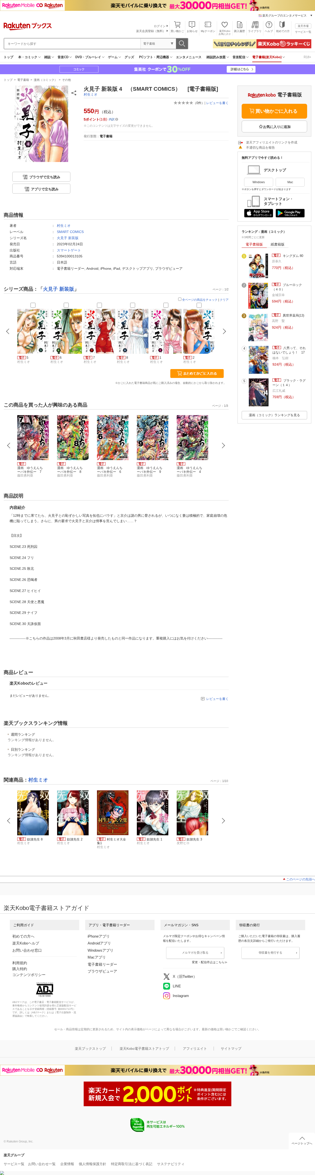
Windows (258, 182)
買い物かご (177, 31)
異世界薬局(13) (293, 315)
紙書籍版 (277, 244)
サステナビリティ (171, 1164)
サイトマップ (231, 1048)
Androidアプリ (99, 943)
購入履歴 (239, 31)
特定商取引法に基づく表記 (131, 1164)
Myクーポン (208, 31)
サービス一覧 (303, 31)
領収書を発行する (270, 952)
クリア (224, 300)
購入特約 (19, 969)
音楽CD (63, 57)
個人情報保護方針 (92, 1164)
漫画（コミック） (45, 80)
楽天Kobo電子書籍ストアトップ (144, 1048)
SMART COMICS (70, 232)
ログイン (160, 26)
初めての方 (283, 31)
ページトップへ (302, 1143)
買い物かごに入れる (276, 111)
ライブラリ (255, 31)
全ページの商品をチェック (200, 300)
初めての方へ (23, 936)
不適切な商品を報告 (260, 147)
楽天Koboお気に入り (225, 32)
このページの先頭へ (300, 879)
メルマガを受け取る (195, 952)
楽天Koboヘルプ (25, 943)
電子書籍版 (254, 244)
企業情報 (67, 1164)
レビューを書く (217, 103)
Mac (290, 182)
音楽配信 (239, 57)
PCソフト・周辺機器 (154, 57)
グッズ (129, 57)
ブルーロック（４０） (287, 287)
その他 (66, 80)
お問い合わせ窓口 (27, 950)
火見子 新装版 (68, 238)
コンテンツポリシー (29, 975)
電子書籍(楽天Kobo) (267, 57)
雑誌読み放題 (216, 57)
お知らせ (192, 31)
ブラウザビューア (102, 971)
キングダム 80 (292, 256)
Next (223, 445)
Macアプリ (97, 957)
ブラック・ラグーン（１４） (289, 383)
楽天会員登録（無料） (151, 31)
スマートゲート (69, 250)
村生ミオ (90, 94)
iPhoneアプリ (99, 936)
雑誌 (47, 57)
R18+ (307, 57)
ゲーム (113, 57)
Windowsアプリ (100, 950)
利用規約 (19, 963)
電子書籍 (23, 80)
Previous (9, 445)
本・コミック (27, 57)
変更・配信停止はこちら (208, 962)
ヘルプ (269, 31)
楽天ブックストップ (90, 1048)
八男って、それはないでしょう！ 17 (289, 350)
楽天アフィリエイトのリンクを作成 (271, 142)
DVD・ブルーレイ (88, 57)
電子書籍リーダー (102, 964)
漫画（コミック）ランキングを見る (274, 415)
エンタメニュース (189, 57)
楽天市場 (303, 25)
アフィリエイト (195, 1048)
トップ (8, 57)
